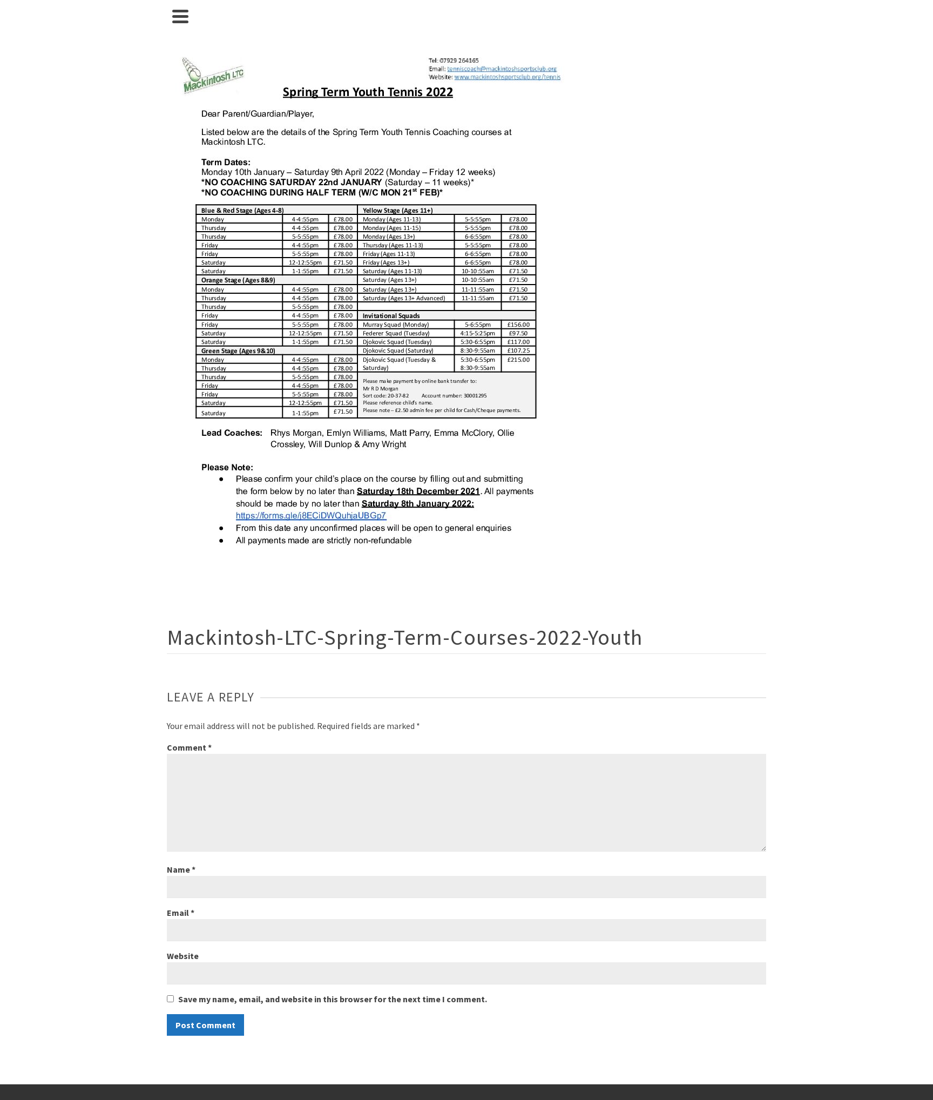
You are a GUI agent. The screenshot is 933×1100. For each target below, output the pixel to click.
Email (180, 912)
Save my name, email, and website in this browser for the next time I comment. (332, 999)
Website (183, 955)
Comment (189, 747)
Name (181, 869)
